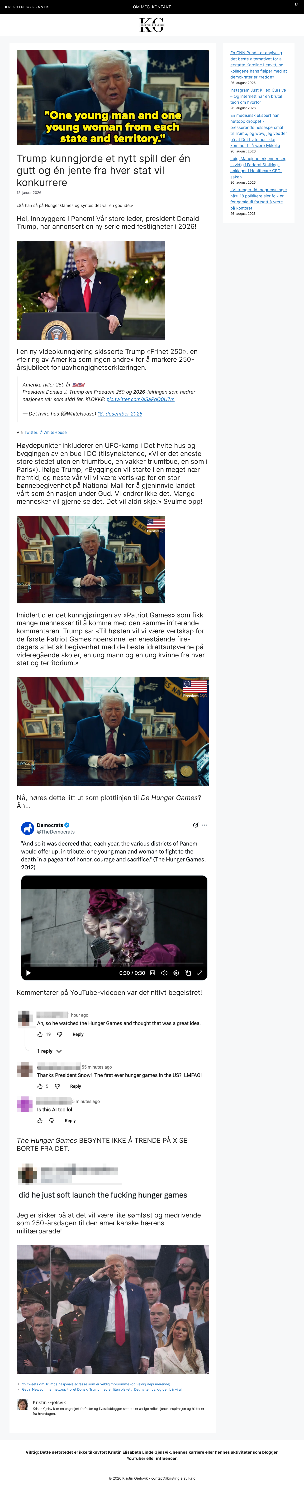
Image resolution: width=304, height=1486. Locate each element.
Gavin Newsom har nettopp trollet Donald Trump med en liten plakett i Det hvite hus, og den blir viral (101, 1389)
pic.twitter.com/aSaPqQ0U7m (141, 399)
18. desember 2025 (120, 414)
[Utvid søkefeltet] (296, 7)
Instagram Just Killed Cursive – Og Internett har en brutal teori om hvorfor (258, 96)
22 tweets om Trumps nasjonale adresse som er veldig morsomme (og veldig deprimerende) (96, 1384)
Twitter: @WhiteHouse (45, 432)
